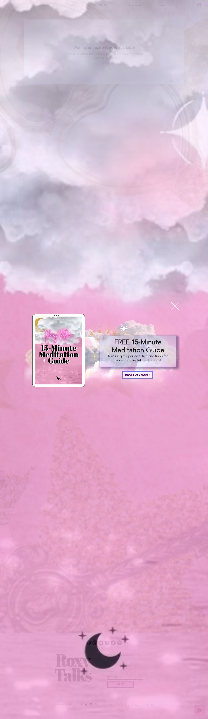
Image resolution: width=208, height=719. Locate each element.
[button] (175, 306)
